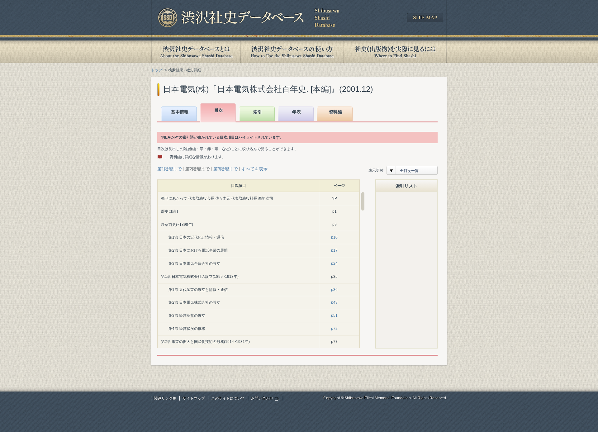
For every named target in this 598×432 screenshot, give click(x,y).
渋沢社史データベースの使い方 (292, 51)
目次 (218, 109)
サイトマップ (194, 398)
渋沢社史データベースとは (195, 51)
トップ (156, 70)
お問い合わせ (262, 398)
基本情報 (179, 111)
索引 (257, 111)
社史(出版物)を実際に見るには (395, 51)
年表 (296, 111)
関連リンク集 (165, 398)
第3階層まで (225, 168)
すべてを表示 (254, 168)
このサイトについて (228, 398)
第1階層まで (169, 168)
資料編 (335, 111)
